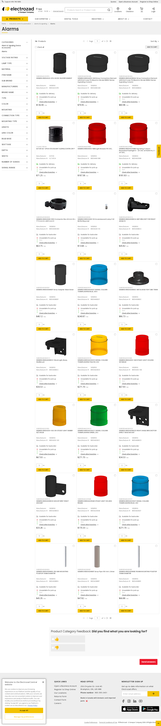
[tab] (15, 42)
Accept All (24, 710)
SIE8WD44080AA (125, 76)
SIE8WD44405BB (84, 147)
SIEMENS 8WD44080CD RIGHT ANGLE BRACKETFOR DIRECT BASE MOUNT (138, 431)
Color (5, 104)
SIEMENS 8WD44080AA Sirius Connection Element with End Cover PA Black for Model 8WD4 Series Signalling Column (138, 80)
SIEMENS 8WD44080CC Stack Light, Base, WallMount (51, 361)
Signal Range (8, 167)
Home (4, 24)
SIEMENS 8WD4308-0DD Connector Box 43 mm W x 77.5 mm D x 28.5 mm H (55, 220)
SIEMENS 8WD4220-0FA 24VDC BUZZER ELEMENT (54, 78)
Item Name (7, 75)
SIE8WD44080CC (43, 358)
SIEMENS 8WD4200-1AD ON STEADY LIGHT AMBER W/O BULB (54, 431)
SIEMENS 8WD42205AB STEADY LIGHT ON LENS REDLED (95, 502)
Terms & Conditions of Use (108, 722)
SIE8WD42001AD (42, 429)
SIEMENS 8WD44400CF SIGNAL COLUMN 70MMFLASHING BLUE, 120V (92, 291)
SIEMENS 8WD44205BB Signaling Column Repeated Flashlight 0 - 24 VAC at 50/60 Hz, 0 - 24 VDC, (137, 150)
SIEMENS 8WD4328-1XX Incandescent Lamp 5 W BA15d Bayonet (96, 220)
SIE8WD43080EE (125, 570)
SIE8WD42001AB (125, 358)
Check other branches (47, 102)
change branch (58, 11)
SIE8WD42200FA (42, 76)
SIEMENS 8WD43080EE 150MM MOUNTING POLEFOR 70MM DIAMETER (138, 572)
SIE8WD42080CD (43, 499)
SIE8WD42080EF (84, 570)
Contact (147, 19)
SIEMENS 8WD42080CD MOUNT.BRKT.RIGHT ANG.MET (52, 502)
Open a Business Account (128, 2)
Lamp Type (7, 63)
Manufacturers (10, 86)
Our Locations (60, 693)
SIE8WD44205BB (125, 147)
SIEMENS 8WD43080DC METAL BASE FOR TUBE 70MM (138, 290)
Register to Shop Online (149, 2)
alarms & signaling (40, 24)
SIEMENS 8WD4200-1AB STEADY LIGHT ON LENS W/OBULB (136, 361)
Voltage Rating (10, 57)
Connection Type (10, 115)
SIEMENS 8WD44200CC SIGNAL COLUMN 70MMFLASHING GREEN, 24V (93, 431)
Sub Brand (7, 80)
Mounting (7, 109)
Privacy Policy (32, 705)
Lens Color (7, 133)
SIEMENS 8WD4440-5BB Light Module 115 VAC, (95, 149)
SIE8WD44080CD (126, 429)
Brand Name (8, 92)
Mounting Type (9, 121)
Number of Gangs (11, 162)
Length (5, 127)
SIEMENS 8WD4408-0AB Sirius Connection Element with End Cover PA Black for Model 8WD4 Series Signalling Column (97, 80)
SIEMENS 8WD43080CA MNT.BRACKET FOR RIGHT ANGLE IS (137, 220)
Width (5, 156)
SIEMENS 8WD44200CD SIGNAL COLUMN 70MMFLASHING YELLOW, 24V (93, 361)
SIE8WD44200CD (84, 358)
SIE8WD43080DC (126, 288)
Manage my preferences (24, 717)
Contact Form (60, 700)
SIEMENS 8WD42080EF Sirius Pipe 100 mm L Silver (96, 572)
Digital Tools (71, 19)
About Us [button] (122, 19)
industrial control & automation (20, 24)
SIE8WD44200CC (84, 429)
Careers (57, 703)
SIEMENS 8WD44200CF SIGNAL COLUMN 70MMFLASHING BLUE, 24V (134, 502)
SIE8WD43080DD (43, 217)
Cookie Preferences (90, 722)
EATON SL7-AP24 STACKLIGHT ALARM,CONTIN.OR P (55, 149)
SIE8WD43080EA (43, 570)
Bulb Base (6, 138)
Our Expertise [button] (41, 19)
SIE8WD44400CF (84, 288)
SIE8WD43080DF (43, 288)
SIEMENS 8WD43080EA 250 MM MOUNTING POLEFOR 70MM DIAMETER (52, 572)
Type (4, 98)
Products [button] (15, 19)
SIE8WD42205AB (84, 499)
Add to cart (43, 117)
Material (6, 69)
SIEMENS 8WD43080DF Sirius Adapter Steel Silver (55, 290)
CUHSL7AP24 (41, 147)
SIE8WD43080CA (126, 217)
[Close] (43, 682)
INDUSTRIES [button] (97, 19)
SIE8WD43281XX (84, 217)
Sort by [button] (154, 41)
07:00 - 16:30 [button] (43, 11)
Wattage (6, 144)
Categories (8, 42)
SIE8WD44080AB (84, 76)
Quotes (113, 2)
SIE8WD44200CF (125, 499)
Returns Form (60, 696)
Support (8, 2)
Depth (5, 150)
